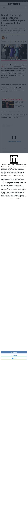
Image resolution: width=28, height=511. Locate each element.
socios (11, 166)
